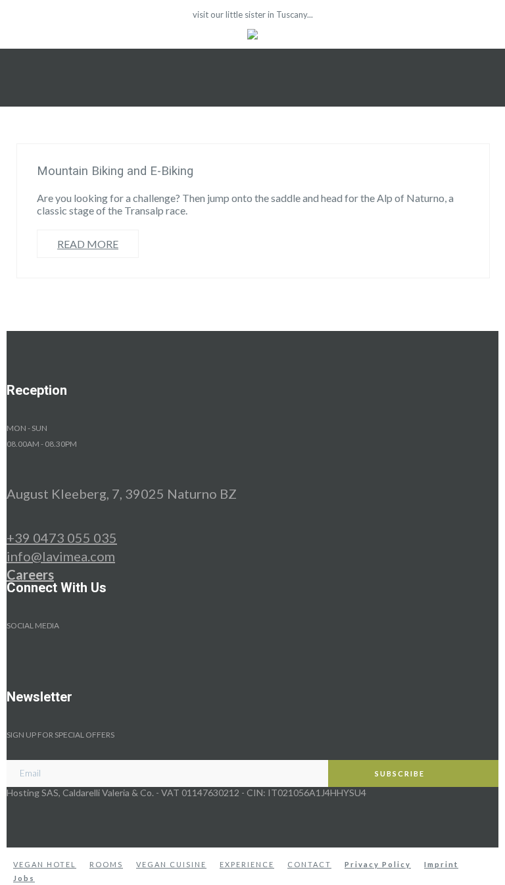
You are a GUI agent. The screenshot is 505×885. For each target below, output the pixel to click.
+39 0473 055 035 (62, 537)
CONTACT (309, 864)
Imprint (441, 864)
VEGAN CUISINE (171, 864)
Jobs (24, 878)
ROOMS (106, 864)
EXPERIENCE (247, 864)
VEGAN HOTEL (44, 864)
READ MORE (87, 244)
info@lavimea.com (61, 556)
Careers (30, 574)
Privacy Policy (378, 864)
